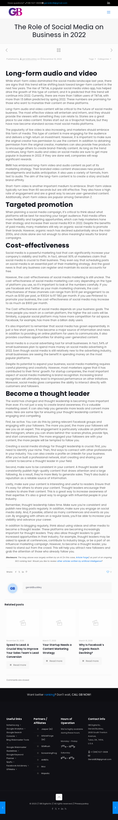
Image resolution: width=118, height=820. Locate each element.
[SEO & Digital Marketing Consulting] (15, 15)
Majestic (45, 773)
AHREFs (44, 759)
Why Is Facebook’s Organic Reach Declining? (91, 649)
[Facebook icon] (52, 808)
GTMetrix (10, 769)
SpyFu (9, 761)
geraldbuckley (29, 59)
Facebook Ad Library (16, 765)
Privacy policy (81, 803)
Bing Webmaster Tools (17, 739)
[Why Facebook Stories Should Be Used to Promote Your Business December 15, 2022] (2, 808)
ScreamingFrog (49, 753)
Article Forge (82, 557)
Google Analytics (14, 728)
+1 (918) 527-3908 (99, 751)
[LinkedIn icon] (62, 808)
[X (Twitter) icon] (56, 808)
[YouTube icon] (59, 808)
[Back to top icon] (59, 797)
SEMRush (45, 746)
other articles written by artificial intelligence (79, 561)
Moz (43, 766)
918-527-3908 (34, 3)
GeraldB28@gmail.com (99, 759)
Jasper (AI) (47, 729)
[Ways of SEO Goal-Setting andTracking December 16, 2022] (115, 808)
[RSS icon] (65, 808)
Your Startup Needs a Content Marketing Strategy (57, 649)
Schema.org (12, 725)
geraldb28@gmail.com (55, 3)
